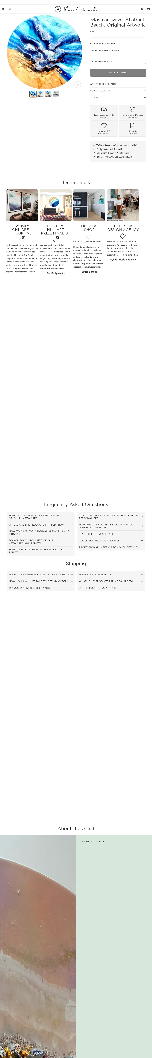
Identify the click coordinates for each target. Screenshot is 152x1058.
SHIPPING (95, 97)
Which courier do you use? (98, 588)
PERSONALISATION (100, 91)
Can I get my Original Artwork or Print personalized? (108, 517)
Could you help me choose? (99, 540)
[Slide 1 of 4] (33, 94)
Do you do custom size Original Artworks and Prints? (32, 542)
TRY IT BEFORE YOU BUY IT (96, 534)
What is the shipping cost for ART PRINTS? (40, 574)
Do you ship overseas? (95, 574)
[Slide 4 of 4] (56, 94)
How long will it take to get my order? (38, 581)
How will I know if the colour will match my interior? (106, 526)
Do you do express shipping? (29, 588)
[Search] (10, 9)
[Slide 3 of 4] (48, 94)
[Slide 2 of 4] (40, 94)
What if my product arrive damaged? (106, 581)
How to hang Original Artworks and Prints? (36, 551)
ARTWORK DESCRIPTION (104, 84)
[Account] (142, 9)
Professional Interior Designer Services (109, 547)
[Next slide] (143, 232)
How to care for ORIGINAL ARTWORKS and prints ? (39, 533)
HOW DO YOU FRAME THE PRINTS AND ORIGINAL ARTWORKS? (34, 517)
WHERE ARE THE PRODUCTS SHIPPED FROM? (37, 524)
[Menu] (3, 9)
